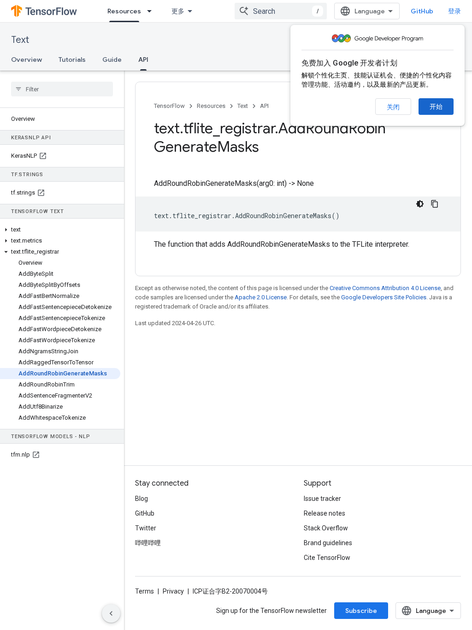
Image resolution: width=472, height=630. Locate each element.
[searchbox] (62, 89)
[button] (60, 229)
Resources (124, 11)
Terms (144, 591)
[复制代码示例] (434, 203)
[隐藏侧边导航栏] (111, 613)
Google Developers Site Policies (383, 297)
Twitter (145, 528)
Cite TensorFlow (327, 557)
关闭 (393, 107)
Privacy (173, 591)
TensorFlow (169, 105)
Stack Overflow (326, 528)
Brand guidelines (328, 543)
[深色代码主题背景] (420, 203)
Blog (141, 498)
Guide (112, 59)
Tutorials (72, 59)
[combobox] (281, 11)
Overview (26, 59)
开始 (436, 106)
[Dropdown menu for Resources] (152, 11)
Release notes (324, 513)
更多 (177, 11)
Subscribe (361, 610)
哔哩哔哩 (148, 543)
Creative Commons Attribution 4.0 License (385, 288)
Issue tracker (322, 498)
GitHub (422, 11)
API (143, 59)
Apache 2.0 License (261, 297)
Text (20, 40)
